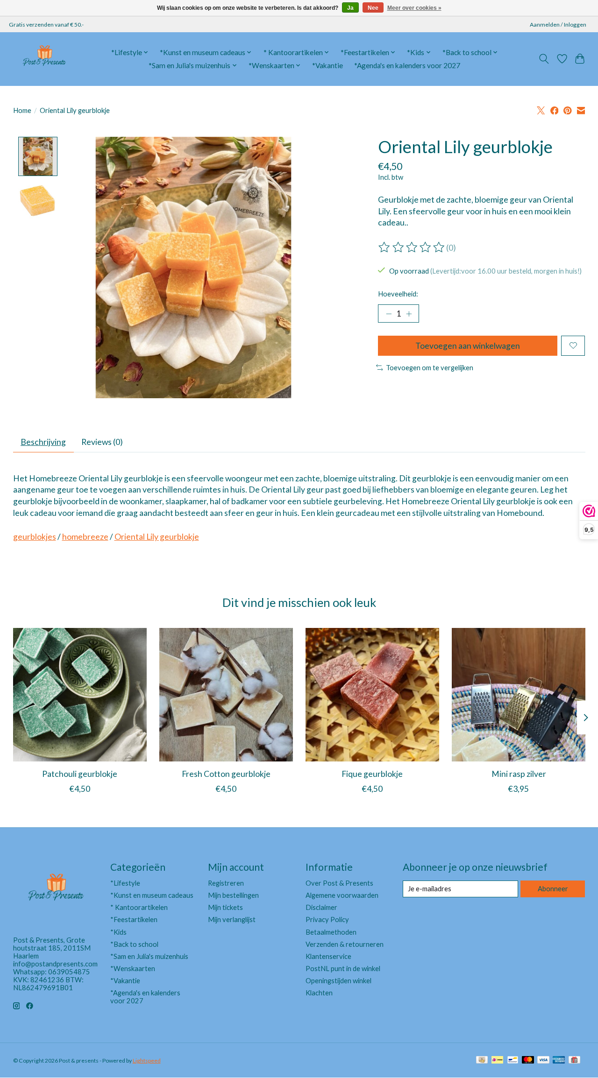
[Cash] (482, 1060)
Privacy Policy (327, 919)
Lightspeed (147, 1060)
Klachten (319, 993)
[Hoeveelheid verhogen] (408, 313)
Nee (373, 8)
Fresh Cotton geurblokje (225, 774)
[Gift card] (574, 1060)
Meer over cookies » (414, 8)
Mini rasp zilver (518, 774)
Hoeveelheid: (398, 294)
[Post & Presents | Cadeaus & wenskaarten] (44, 58)
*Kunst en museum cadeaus (151, 895)
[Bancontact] (513, 1060)
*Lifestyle (125, 883)
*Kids (118, 932)
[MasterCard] (528, 1060)
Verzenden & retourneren (345, 944)
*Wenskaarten (132, 968)
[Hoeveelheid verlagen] (388, 313)
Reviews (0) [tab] (102, 442)
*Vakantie (327, 65)
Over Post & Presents (339, 883)
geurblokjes (34, 537)
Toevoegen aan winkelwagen (467, 346)
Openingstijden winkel (338, 981)
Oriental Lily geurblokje (156, 537)
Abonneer (553, 889)
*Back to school (134, 944)
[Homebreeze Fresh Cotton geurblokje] (226, 694)
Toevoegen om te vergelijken (429, 368)
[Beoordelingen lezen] (412, 247)
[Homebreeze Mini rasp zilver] (518, 694)
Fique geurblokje (372, 774)
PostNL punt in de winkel (343, 968)
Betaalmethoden (331, 932)
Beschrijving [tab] (43, 442)
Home (22, 110)
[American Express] (559, 1060)
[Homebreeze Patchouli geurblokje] (80, 694)
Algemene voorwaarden (342, 895)
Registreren (226, 883)
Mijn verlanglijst (232, 919)
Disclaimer (321, 907)
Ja (350, 8)
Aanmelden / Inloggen (558, 24)
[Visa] (543, 1060)
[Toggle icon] (543, 58)
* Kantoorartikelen (139, 907)
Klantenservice (328, 956)
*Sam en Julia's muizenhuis (149, 956)
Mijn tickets (225, 907)
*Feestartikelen (133, 919)
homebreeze (85, 537)
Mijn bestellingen (233, 895)
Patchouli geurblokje (79, 774)
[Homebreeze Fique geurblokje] (372, 694)
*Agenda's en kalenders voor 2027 (407, 65)
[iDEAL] (497, 1060)
